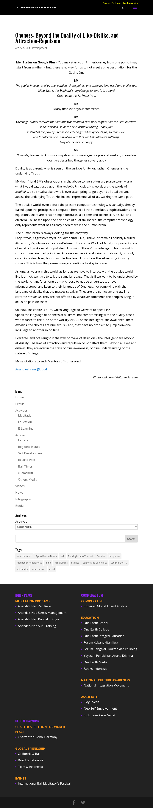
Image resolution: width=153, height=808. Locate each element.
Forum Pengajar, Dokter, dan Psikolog (110, 649)
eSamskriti (25, 473)
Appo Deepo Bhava (46, 556)
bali (62, 556)
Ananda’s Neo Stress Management (42, 613)
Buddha (101, 556)
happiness (114, 556)
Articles (19, 48)
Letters (23, 440)
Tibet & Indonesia (30, 767)
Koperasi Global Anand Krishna (105, 606)
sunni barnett (39, 569)
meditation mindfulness (29, 562)
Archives (21, 521)
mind (48, 562)
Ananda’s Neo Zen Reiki (34, 606)
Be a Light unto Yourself (80, 556)
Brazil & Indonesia (30, 760)
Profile (19, 404)
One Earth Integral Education (104, 636)
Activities (21, 410)
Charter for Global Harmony (37, 737)
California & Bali (29, 754)
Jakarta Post (26, 460)
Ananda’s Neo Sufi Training (37, 626)
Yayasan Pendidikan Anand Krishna (108, 656)
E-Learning (26, 428)
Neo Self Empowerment (100, 708)
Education (25, 422)
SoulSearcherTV (119, 562)
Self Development (36, 48)
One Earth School (96, 623)
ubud (52, 569)
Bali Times (25, 466)
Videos (20, 486)
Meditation (25, 415)
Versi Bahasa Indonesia (120, 3)
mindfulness (61, 562)
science (75, 562)
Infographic (23, 499)
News (19, 492)
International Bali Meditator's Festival (44, 783)
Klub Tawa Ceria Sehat (99, 715)
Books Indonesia (95, 669)
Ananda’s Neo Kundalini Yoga (38, 619)
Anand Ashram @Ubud (31, 369)
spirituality (22, 569)
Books (19, 506)
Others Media (27, 479)
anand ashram (24, 556)
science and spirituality (95, 562)
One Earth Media (95, 662)
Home (19, 397)
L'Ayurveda (91, 702)
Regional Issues (29, 447)
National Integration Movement (106, 685)
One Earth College (96, 629)
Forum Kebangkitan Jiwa (101, 642)
